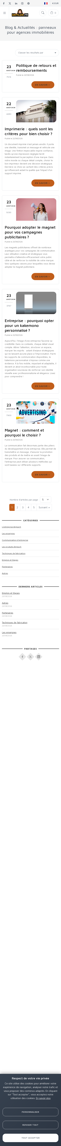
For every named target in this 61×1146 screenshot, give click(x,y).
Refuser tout (30, 1125)
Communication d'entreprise (15, 540)
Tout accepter (30, 1138)
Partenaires (7, 566)
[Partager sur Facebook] (22, 655)
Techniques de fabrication (13, 553)
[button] (4, 12)
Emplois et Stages (10, 560)
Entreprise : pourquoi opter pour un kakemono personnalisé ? (29, 325)
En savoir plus (43, 1098)
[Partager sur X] (30, 655)
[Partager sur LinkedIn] (38, 655)
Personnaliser (30, 1112)
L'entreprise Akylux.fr (11, 527)
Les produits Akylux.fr (11, 546)
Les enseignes (8, 533)
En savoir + (43, 84)
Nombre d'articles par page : (24, 499)
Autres (5, 573)
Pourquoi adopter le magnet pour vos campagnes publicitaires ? (30, 232)
